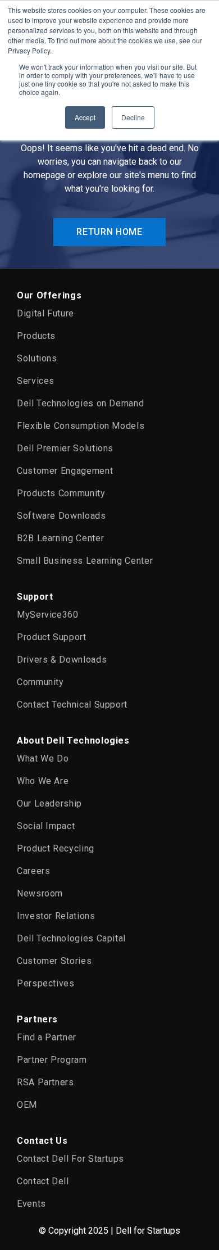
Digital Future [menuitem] (45, 313)
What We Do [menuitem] (43, 758)
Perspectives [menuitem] (46, 983)
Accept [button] (85, 117)
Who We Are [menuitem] (43, 781)
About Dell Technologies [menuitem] (73, 740)
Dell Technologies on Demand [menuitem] (80, 403)
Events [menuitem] (31, 1203)
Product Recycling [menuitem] (55, 848)
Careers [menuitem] (33, 871)
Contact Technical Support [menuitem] (72, 704)
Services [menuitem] (35, 380)
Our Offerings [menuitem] (49, 295)
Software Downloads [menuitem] (61, 515)
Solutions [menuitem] (37, 358)
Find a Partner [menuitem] (46, 1037)
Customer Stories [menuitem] (54, 960)
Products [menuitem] (36, 335)
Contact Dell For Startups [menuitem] (70, 1158)
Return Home (109, 232)
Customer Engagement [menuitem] (65, 470)
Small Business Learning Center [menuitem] (85, 560)
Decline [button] (133, 117)
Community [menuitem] (40, 682)
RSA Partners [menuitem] (45, 1082)
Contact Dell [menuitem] (43, 1181)
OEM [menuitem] (27, 1104)
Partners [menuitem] (37, 1019)
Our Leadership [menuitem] (49, 803)
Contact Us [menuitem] (42, 1140)
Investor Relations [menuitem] (56, 916)
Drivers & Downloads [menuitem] (62, 659)
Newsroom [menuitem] (40, 893)
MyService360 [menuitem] (48, 614)
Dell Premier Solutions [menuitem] (65, 448)
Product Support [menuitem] (51, 637)
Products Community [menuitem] (61, 493)
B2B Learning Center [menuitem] (60, 538)
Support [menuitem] (35, 596)
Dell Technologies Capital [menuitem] (71, 938)
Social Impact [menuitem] (46, 826)
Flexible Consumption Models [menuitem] (80, 425)
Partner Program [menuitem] (52, 1059)
